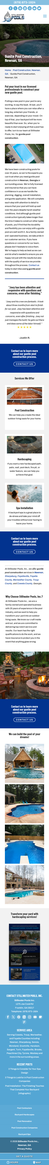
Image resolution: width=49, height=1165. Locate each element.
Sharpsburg (10, 576)
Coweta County (24, 583)
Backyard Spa (24, 1134)
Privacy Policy (24, 1149)
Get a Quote (24, 1156)
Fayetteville (23, 576)
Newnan (38, 572)
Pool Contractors (24, 1108)
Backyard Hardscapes (24, 1115)
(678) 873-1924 (24, 2)
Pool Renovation (24, 1121)
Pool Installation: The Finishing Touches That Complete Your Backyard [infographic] (24, 1089)
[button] (24, 763)
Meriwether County (22, 580)
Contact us (34, 265)
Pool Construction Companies (24, 1128)
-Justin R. (24, 337)
